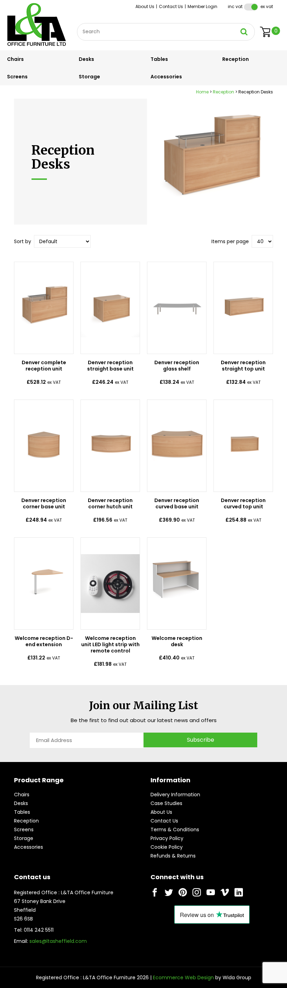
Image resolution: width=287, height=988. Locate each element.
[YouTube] (210, 892)
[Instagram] (196, 892)
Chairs (15, 59)
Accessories (166, 76)
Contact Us (171, 6)
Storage (89, 76)
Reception (235, 59)
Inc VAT (235, 6)
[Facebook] (154, 892)
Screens (17, 76)
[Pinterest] (182, 892)
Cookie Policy (166, 847)
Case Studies (166, 803)
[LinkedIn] (238, 892)
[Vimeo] (224, 892)
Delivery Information (175, 794)
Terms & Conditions (174, 829)
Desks (86, 59)
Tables (159, 59)
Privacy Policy (166, 838)
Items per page (230, 241)
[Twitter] (168, 892)
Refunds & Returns (173, 855)
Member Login (202, 6)
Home (202, 92)
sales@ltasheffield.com (58, 941)
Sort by (22, 241)
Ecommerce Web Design (183, 977)
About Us (144, 6)
